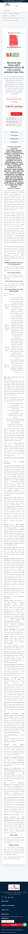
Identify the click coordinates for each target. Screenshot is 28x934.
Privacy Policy (4, 932)
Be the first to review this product (14, 98)
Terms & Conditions (12, 932)
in (5, 897)
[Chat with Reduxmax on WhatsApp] (25, 925)
